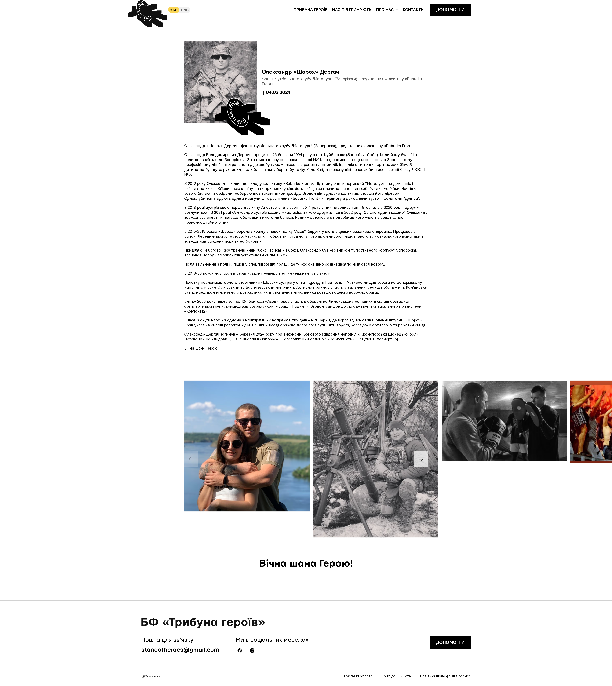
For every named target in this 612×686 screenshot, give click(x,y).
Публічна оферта (358, 676)
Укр (173, 10)
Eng (185, 10)
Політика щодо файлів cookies (445, 676)
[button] (387, 10)
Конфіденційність (396, 676)
